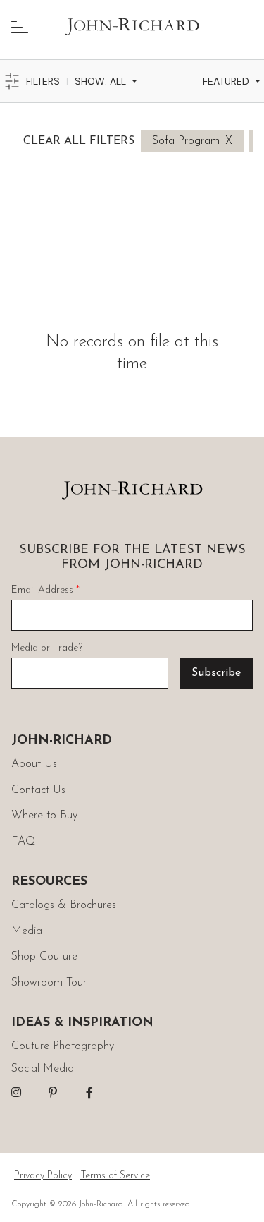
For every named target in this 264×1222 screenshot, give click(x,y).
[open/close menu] (19, 26)
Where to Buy (44, 815)
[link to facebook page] (89, 1092)
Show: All (100, 81)
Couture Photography (62, 1046)
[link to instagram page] (16, 1092)
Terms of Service (115, 1175)
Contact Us (38, 790)
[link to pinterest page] (52, 1092)
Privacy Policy (43, 1175)
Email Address (45, 590)
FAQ (23, 841)
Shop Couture (44, 956)
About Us (34, 764)
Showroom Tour (49, 982)
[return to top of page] (237, 1195)
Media (26, 931)
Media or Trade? (46, 648)
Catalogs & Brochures (63, 905)
